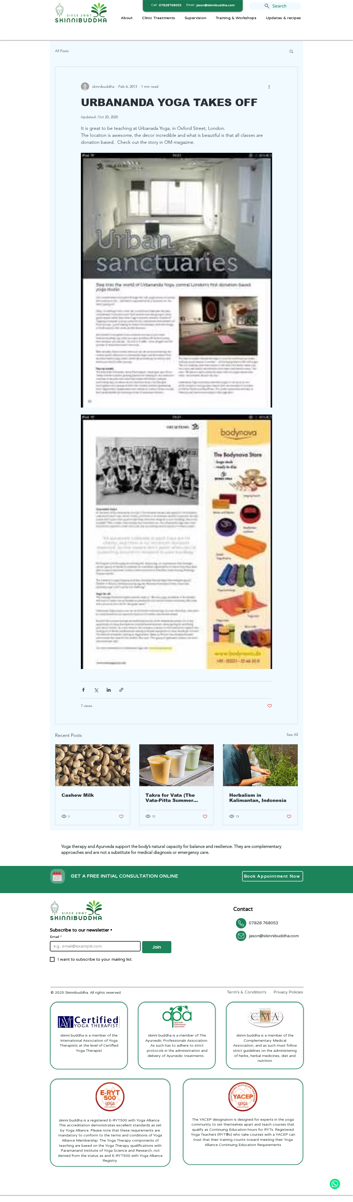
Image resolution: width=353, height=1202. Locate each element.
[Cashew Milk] (92, 765)
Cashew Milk (78, 795)
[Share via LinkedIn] (108, 689)
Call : (154, 5)
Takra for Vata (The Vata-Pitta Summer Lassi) (170, 798)
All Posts (62, 51)
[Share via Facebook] (83, 689)
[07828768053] (335, 1184)
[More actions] (269, 86)
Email (56, 937)
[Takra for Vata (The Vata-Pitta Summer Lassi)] (176, 765)
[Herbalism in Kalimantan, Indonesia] (260, 765)
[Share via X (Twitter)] (96, 689)
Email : (191, 5)
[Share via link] (121, 689)
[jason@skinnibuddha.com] (241, 936)
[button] (291, 51)
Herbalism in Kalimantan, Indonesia (257, 798)
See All (292, 734)
